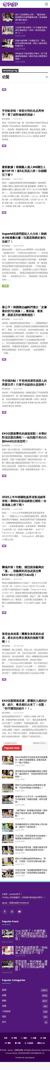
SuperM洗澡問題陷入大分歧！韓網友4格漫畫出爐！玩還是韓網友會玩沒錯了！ (24, 237)
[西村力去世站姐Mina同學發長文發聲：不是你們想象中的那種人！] (7, 788)
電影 (4, 1016)
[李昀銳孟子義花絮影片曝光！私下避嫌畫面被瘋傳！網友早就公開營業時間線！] (7, 56)
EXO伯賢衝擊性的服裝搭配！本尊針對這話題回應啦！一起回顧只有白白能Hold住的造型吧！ (24, 437)
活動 (19, 1043)
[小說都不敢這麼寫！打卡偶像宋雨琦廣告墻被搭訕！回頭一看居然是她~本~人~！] (7, 30)
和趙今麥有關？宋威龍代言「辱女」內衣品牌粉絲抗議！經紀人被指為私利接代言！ (31, 43)
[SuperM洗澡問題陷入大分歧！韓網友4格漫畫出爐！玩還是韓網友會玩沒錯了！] (16, 220)
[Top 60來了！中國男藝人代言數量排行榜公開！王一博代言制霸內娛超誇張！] (7, 934)
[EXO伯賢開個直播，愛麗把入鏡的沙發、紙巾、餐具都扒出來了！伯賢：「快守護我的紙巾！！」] (16, 687)
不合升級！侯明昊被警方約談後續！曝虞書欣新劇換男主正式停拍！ (31, 837)
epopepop (30, 1057)
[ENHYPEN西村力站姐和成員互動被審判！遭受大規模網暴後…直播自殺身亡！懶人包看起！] (7, 760)
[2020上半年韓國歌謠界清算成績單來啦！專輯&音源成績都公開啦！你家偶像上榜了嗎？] (16, 483)
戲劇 (4, 1000)
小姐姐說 (5, 286)
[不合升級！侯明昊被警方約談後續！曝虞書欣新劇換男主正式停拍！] (7, 838)
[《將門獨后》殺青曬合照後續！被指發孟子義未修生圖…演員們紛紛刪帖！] (7, 813)
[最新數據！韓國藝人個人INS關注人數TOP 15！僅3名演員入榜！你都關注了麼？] (16, 153)
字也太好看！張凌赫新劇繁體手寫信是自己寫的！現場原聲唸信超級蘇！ (31, 871)
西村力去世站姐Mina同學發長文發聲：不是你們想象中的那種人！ (30, 786)
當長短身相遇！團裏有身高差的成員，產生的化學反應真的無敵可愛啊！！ (23, 637)
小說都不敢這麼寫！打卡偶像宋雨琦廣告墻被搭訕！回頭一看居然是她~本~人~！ (31, 30)
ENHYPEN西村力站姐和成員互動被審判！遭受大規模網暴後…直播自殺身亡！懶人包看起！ (31, 760)
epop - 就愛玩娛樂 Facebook (15, 902)
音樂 (4, 1006)
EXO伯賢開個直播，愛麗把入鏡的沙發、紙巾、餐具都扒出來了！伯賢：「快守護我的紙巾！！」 (24, 704)
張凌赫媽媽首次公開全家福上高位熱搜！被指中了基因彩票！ (31, 825)
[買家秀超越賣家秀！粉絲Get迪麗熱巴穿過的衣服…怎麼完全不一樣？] (7, 950)
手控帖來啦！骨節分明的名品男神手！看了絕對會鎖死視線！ (23, 113)
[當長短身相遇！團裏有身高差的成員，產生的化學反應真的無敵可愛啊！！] (16, 620)
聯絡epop (41, 1043)
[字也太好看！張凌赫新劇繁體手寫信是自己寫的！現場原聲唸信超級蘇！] (7, 873)
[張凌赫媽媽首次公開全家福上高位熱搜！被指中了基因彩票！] (7, 827)
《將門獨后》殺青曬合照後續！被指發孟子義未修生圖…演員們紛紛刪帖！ (31, 813)
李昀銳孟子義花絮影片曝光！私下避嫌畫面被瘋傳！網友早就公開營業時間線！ (31, 56)
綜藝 (4, 995)
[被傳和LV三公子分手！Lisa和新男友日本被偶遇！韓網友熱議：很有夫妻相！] (7, 799)
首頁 (5, 1038)
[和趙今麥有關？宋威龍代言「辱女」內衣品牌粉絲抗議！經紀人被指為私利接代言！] (7, 43)
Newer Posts (39, 743)
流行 (4, 1022)
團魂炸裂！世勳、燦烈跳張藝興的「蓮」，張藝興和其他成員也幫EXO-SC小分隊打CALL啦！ (23, 571)
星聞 (4, 89)
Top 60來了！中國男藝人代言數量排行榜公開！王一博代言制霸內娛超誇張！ (31, 935)
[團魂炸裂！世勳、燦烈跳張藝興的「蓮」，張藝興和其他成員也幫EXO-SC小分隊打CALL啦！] (16, 553)
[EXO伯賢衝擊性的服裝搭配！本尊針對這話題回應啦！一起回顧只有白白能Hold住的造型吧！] (16, 420)
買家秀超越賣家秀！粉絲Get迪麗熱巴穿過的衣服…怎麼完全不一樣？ (31, 950)
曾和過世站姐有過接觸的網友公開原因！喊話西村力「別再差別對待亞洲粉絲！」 (31, 774)
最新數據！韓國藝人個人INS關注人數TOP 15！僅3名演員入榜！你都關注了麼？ (24, 171)
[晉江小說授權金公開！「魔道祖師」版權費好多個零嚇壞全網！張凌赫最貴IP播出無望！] (7, 17)
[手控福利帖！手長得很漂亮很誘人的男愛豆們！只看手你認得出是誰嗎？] (16, 367)
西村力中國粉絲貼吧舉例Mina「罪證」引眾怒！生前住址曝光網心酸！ (31, 860)
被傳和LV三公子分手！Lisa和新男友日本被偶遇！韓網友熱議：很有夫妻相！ (31, 799)
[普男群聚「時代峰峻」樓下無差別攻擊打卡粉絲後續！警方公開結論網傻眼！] (7, 964)
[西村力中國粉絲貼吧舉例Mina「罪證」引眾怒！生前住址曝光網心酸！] (7, 861)
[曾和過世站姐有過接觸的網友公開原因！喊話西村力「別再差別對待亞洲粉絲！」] (7, 774)
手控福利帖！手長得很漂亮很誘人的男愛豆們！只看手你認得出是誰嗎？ (24, 382)
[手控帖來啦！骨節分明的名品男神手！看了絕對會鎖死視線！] (16, 97)
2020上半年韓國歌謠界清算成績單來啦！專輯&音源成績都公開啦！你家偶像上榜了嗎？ (24, 501)
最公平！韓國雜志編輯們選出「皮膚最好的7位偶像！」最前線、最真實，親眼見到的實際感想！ (24, 311)
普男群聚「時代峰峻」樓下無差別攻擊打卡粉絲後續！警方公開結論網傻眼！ (31, 965)
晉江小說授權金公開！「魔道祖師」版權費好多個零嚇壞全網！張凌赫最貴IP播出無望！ (31, 17)
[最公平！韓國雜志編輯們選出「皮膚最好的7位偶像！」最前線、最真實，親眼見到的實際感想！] (16, 294)
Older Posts (10, 743)
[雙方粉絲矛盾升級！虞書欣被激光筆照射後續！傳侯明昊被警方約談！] (7, 850)
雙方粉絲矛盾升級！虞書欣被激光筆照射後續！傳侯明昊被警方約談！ (31, 848)
